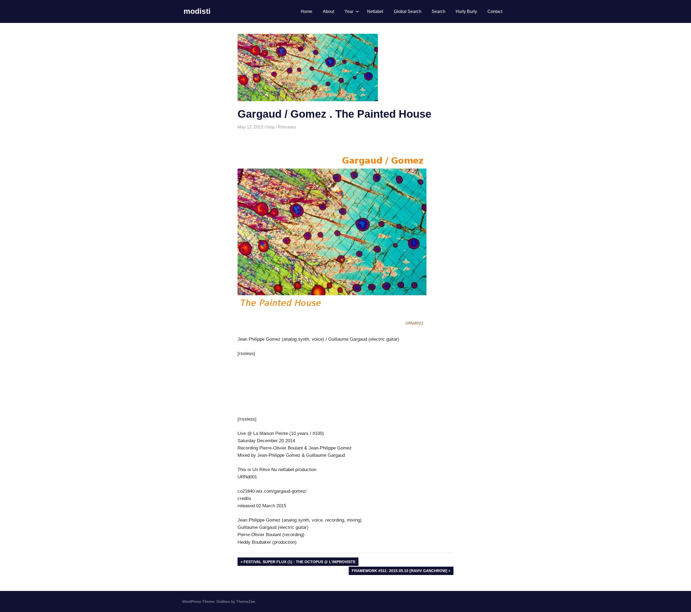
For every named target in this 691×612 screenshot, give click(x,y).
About (328, 11)
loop (270, 127)
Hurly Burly (466, 11)
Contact (494, 11)
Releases (287, 127)
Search (438, 11)
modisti (197, 11)
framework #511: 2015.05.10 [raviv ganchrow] (399, 571)
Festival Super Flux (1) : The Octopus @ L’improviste (299, 562)
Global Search (407, 11)
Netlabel (375, 11)
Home (306, 11)
